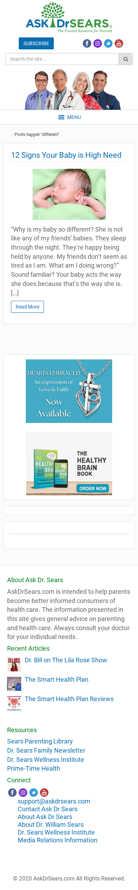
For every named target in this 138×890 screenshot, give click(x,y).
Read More (27, 307)
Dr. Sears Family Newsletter (46, 750)
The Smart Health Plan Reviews (69, 699)
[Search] (126, 59)
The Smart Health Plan (56, 679)
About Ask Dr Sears (45, 816)
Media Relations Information (57, 840)
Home (9, 134)
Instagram (97, 43)
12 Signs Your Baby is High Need (66, 155)
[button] (74, 117)
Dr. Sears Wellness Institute (45, 759)
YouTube (119, 43)
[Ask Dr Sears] (69, 17)
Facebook (87, 43)
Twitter (108, 43)
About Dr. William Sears (51, 824)
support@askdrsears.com (54, 801)
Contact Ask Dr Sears (47, 809)
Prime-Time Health (33, 768)
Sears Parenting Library (40, 741)
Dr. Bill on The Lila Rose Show (66, 660)
